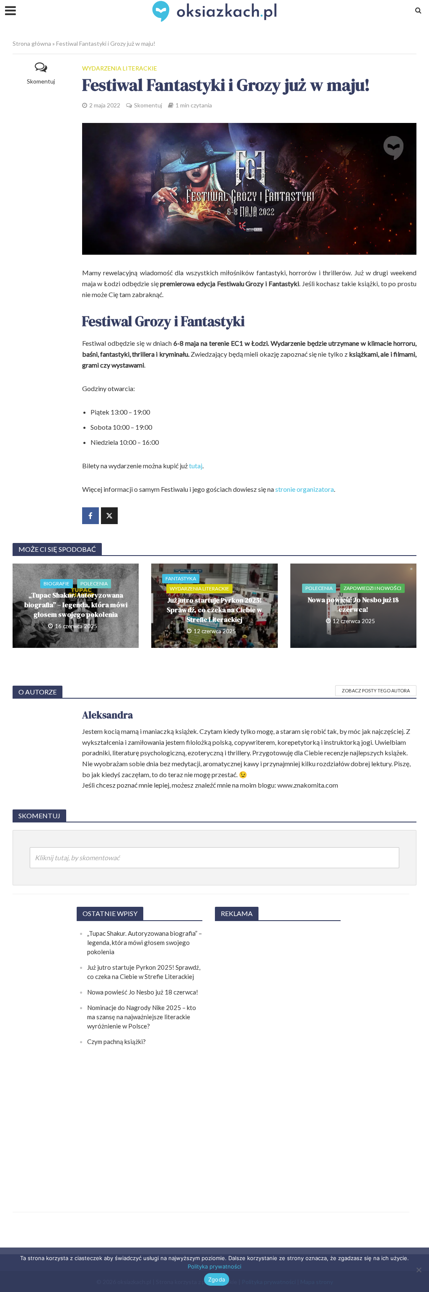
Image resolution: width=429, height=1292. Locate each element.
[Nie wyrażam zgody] (418, 1270)
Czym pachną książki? (116, 1041)
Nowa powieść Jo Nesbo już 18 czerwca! (353, 604)
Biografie (57, 583)
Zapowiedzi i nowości (372, 588)
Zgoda (216, 1279)
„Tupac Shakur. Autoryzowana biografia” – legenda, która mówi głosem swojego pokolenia (75, 604)
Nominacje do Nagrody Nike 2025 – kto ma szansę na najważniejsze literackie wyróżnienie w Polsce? (141, 1017)
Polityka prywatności (214, 1266)
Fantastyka (180, 578)
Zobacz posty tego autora (376, 690)
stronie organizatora (304, 489)
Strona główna (32, 43)
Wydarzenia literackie (119, 68)
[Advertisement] (277, 1054)
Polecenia (94, 583)
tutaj (195, 466)
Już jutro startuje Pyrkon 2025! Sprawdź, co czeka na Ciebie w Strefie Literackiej (214, 609)
